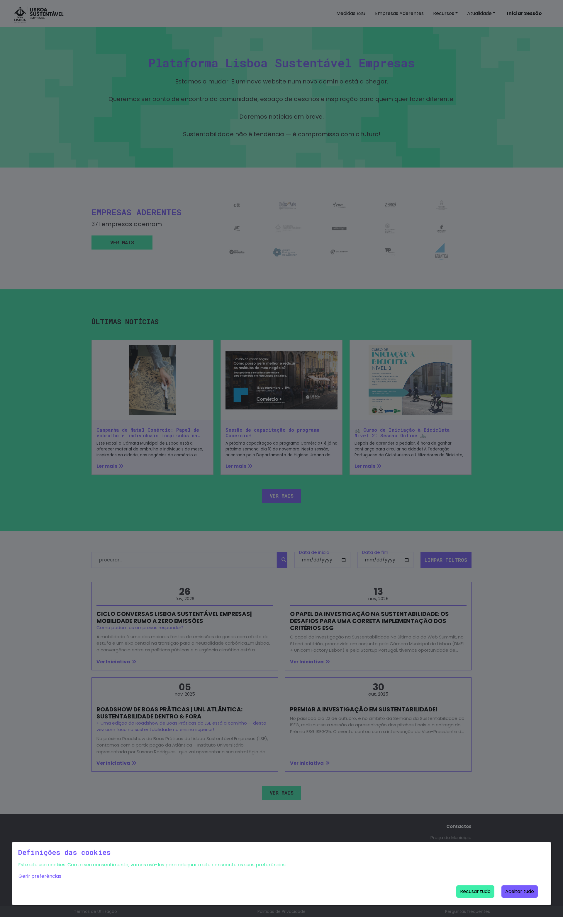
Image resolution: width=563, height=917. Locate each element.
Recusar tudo (475, 891)
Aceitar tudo (519, 891)
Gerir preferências (39, 876)
